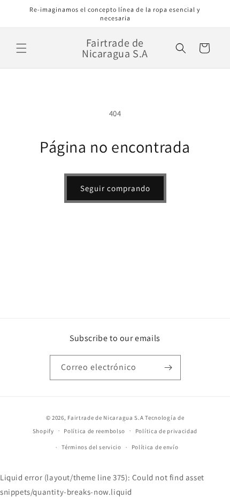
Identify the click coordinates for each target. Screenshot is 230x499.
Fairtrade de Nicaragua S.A (105, 417)
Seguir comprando (115, 188)
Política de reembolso (94, 431)
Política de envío (155, 447)
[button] (21, 48)
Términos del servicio (91, 447)
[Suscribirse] (168, 367)
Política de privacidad (166, 431)
